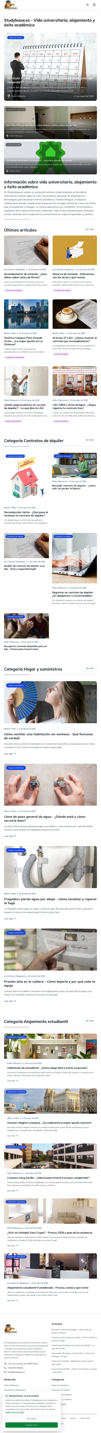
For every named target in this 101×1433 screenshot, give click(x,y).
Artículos (57, 1323)
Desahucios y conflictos (62, 1399)
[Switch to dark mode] (87, 4)
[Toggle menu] (94, 4)
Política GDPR (85, 1418)
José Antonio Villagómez (14, 269)
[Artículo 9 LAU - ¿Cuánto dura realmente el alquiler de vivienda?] (50, 67)
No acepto (31, 1418)
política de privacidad (14, 1412)
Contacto (72, 1418)
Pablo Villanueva (11, 400)
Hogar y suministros (13, 421)
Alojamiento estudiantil (16, 109)
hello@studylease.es (16, 1372)
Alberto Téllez (10, 333)
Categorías (58, 1379)
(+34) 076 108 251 (15, 1368)
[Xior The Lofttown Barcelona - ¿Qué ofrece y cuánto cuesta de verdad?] (50, 122)
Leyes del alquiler (16, 37)
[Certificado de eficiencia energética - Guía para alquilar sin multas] (50, 157)
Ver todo (90, 229)
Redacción (10, 1379)
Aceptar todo (31, 1425)
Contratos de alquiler (14, 290)
